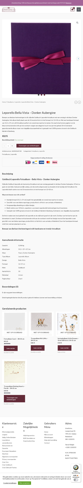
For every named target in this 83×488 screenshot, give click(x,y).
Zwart (20, 279)
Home (4, 102)
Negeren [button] (68, 3)
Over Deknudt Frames (9, 467)
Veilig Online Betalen (9, 437)
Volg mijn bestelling (50, 440)
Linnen (20, 275)
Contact (47, 443)
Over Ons (5, 462)
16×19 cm (21, 264)
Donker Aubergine (29, 253)
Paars (20, 253)
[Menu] (79, 465)
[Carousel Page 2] (41, 95)
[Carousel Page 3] (44, 95)
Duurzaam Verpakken (9, 451)
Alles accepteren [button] (24, 483)
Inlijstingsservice (28, 435)
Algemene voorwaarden (10, 457)
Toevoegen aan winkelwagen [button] (12, 398)
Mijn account (48, 434)
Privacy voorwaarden (9, 459)
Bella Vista (21, 260)
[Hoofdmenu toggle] (79, 9)
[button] (77, 23)
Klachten (5, 454)
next (78, 58)
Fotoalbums (10, 102)
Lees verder (11, 348)
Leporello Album (23, 256)
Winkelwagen (48, 437)
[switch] (76, 479)
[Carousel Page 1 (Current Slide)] (38, 95)
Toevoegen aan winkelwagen (29, 146)
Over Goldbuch (7, 465)
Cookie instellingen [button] (9, 483)
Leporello (17, 102)
